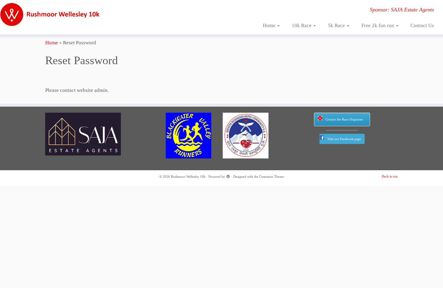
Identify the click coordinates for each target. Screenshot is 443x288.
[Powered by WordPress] (228, 176)
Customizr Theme (271, 176)
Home (270, 25)
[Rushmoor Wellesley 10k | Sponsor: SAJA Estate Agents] (51, 14)
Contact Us (422, 25)
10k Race (302, 25)
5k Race (337, 25)
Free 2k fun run (378, 25)
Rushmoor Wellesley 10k (188, 176)
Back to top (390, 176)
